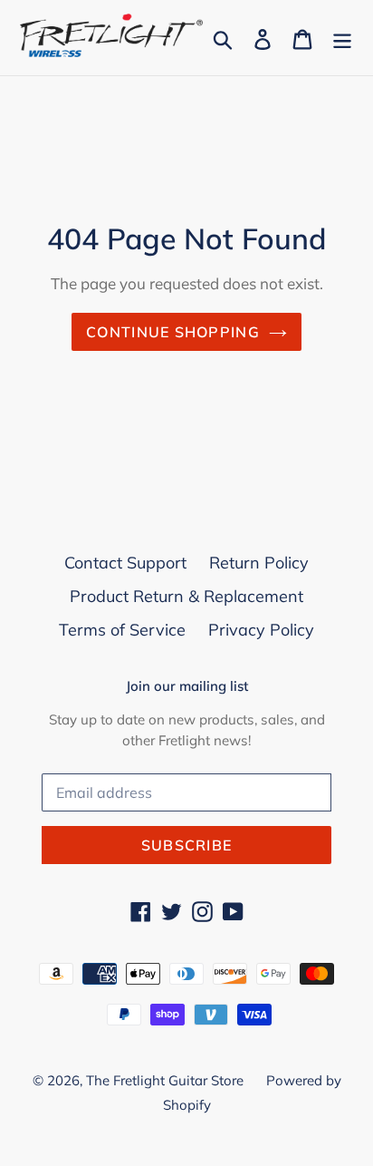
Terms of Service (122, 629)
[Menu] (342, 37)
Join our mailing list (187, 686)
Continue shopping (173, 332)
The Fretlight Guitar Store (165, 1080)
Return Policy (259, 562)
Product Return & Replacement (186, 596)
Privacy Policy (261, 629)
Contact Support (125, 562)
